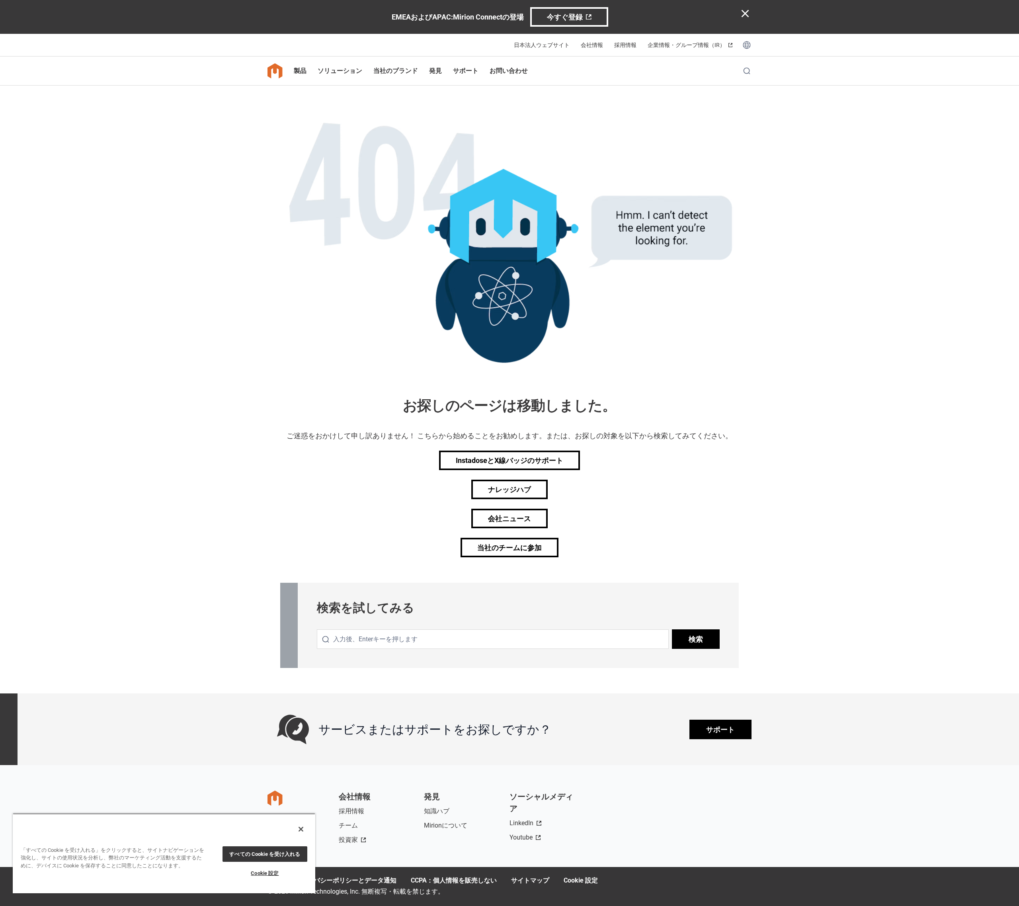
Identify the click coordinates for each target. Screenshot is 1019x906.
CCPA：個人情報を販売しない (454, 880)
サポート (720, 729)
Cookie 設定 (581, 880)
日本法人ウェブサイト (542, 45)
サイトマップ (530, 880)
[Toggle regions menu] (747, 45)
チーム (348, 825)
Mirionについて (445, 825)
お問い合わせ (509, 70)
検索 (696, 639)
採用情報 (625, 45)
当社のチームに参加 (509, 547)
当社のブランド (395, 70)
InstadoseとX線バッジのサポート (509, 460)
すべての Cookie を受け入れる (264, 854)
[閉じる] (301, 829)
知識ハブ (436, 811)
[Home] (275, 71)
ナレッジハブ (509, 489)
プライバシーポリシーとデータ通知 (345, 880)
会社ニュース (509, 518)
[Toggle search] (747, 71)
